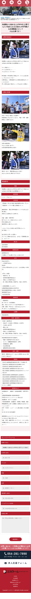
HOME (2, 17)
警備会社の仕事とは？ (15, 582)
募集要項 (7, 17)
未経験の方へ (15, 580)
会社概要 (15, 578)
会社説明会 (15, 584)
